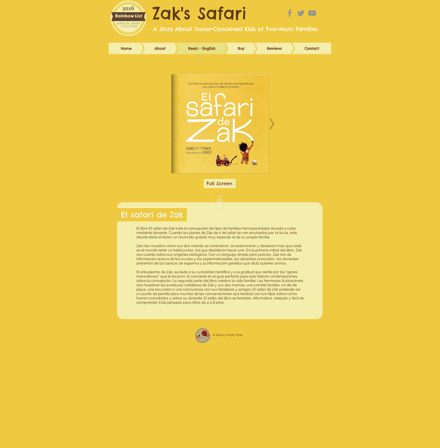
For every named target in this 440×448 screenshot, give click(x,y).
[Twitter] (301, 13)
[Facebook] (289, 13)
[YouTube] (312, 13)
